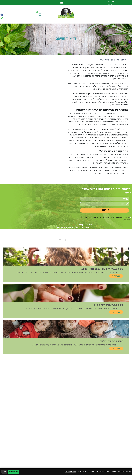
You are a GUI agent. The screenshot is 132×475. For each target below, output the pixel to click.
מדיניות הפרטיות (111, 217)
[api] (1, 18)
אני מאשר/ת (13, 472)
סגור (4, 472)
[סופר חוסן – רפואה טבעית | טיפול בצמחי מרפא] (66, 13)
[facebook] (1, 15)
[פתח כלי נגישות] (129, 42)
